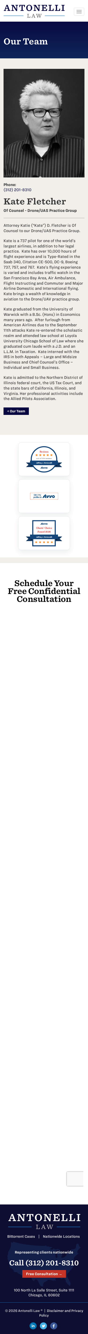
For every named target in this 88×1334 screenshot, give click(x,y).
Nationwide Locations (61, 1236)
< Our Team (16, 411)
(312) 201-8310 (17, 190)
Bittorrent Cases (21, 1236)
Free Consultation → (44, 1274)
